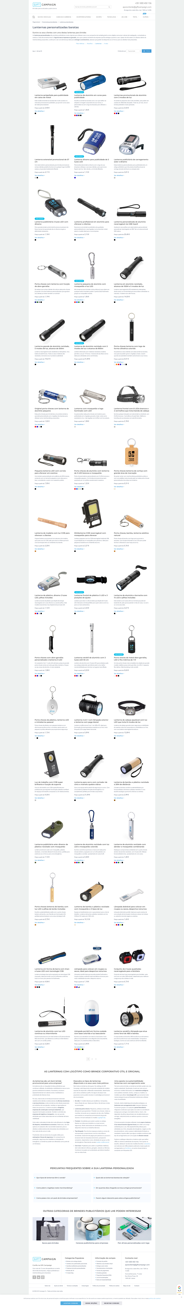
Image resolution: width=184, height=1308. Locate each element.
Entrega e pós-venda (102, 1266)
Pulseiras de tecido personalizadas (75, 1268)
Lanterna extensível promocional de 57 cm (52, 161)
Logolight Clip (101, 1117)
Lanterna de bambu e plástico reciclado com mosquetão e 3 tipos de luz (91, 908)
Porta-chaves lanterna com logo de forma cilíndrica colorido (129, 347)
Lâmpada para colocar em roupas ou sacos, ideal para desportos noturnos (90, 970)
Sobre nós (47, 1285)
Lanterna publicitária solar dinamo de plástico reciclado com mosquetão (51, 845)
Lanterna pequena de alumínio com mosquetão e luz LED (90, 285)
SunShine (128, 1148)
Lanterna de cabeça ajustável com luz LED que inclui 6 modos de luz (130, 721)
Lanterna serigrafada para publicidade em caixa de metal (51, 96)
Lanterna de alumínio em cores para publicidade (90, 96)
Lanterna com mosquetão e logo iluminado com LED (88, 410)
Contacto (136, 1285)
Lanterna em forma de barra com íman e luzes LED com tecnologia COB (52, 970)
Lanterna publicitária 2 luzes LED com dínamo (51, 223)
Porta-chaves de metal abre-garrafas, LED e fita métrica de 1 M (130, 659)
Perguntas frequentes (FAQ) (103, 1275)
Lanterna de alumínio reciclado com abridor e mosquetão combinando (130, 845)
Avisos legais (85, 1285)
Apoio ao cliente (58, 1285)
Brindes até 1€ (70, 1270)
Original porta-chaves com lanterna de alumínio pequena (52, 410)
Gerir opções (91, 1303)
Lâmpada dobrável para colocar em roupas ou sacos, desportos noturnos (130, 908)
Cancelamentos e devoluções (104, 1268)
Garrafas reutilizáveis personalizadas (76, 1266)
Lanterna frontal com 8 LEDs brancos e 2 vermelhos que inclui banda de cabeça (131, 410)
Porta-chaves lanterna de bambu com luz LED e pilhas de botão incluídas (51, 908)
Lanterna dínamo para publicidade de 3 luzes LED (91, 161)
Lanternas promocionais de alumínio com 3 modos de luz (130, 96)
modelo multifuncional (102, 1142)
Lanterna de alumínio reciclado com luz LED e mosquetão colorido (91, 845)
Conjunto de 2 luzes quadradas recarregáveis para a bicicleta (127, 970)
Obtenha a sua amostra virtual (104, 1263)
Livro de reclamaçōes (102, 1277)
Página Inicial (36, 22)
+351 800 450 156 (143, 3)
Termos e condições (72, 1285)
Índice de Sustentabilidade (103, 1280)
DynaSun (147, 1143)
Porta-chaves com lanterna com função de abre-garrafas (52, 285)
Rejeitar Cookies (111, 1303)
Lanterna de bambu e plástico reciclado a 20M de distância (131, 783)
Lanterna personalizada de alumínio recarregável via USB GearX (130, 223)
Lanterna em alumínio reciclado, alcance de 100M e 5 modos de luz (129, 285)
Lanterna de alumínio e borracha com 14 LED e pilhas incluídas (130, 596)
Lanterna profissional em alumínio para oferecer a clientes (91, 223)
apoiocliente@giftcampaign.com (137, 7)
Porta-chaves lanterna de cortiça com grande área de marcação (130, 472)
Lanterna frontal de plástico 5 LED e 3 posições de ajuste (91, 596)
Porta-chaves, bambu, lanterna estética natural (131, 534)
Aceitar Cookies (71, 1303)
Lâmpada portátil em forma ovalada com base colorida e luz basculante (90, 1032)
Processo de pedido (101, 1261)
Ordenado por (122, 51)
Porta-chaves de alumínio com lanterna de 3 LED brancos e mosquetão (91, 472)
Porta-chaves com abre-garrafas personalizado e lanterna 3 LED (49, 659)
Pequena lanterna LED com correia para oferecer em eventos (50, 472)
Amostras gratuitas (101, 1273)
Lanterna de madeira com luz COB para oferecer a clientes (52, 534)
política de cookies (155, 1298)
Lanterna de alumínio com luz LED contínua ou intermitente (50, 1032)
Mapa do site (126, 1285)
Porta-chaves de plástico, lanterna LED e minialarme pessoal (52, 721)
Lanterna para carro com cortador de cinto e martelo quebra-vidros (90, 783)
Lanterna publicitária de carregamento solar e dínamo (131, 161)
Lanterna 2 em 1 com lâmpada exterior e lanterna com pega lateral (91, 721)
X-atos (106, 43)
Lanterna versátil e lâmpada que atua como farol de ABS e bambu (130, 1032)
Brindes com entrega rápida (73, 1261)
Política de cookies (114, 1285)
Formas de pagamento (102, 1270)
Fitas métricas (80, 43)
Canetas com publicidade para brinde (76, 1263)
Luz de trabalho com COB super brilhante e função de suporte (49, 783)
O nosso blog (69, 1273)
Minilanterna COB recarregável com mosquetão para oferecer (90, 534)
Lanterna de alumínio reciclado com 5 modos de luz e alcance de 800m (91, 347)
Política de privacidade (99, 1285)
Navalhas (90, 43)
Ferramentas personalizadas (50, 22)
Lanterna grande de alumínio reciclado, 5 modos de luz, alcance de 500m (52, 347)
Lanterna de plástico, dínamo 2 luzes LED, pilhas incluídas (51, 596)
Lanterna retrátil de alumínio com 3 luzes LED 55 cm (90, 659)
